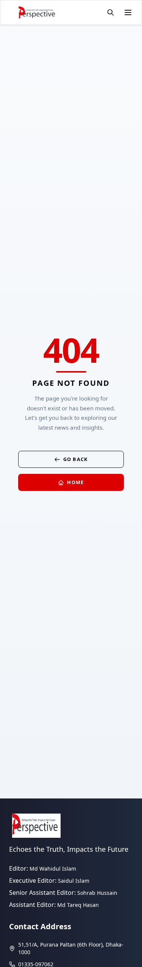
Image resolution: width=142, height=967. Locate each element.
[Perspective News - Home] (36, 12)
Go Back (75, 459)
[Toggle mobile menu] (128, 12)
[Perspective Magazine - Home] (36, 826)
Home (75, 482)
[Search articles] (110, 12)
